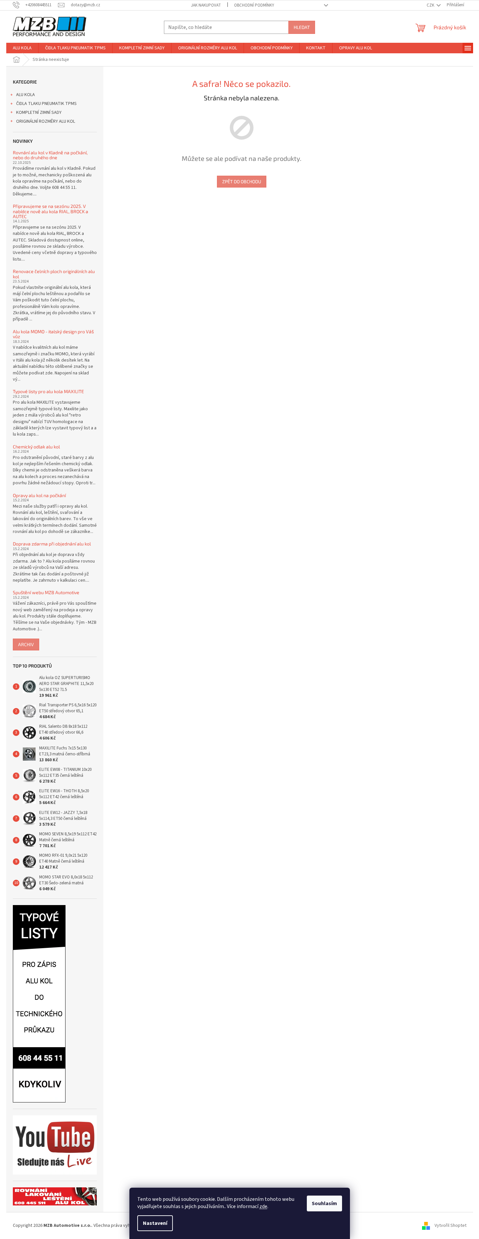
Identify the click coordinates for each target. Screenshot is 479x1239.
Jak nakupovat (206, 5)
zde (263, 1206)
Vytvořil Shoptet (450, 1225)
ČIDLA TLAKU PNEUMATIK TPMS (46, 103)
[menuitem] (22, 48)
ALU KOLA (25, 94)
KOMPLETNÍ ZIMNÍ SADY (39, 112)
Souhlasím (324, 1203)
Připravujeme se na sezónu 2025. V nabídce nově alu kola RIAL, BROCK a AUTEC (50, 211)
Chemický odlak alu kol (36, 446)
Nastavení (155, 1223)
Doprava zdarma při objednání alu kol (52, 543)
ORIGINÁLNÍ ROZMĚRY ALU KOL (45, 121)
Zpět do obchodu (241, 181)
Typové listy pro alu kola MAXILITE (48, 391)
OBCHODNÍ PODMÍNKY (254, 5)
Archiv (26, 644)
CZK (431, 5)
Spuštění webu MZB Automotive (46, 592)
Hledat (302, 27)
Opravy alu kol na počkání (39, 495)
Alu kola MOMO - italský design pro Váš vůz (53, 334)
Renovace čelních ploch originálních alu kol (54, 274)
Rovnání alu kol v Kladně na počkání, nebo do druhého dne (50, 155)
